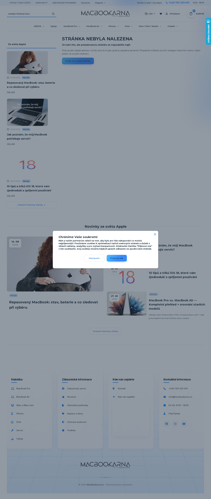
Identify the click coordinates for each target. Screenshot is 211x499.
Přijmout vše (116, 258)
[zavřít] (155, 233)
